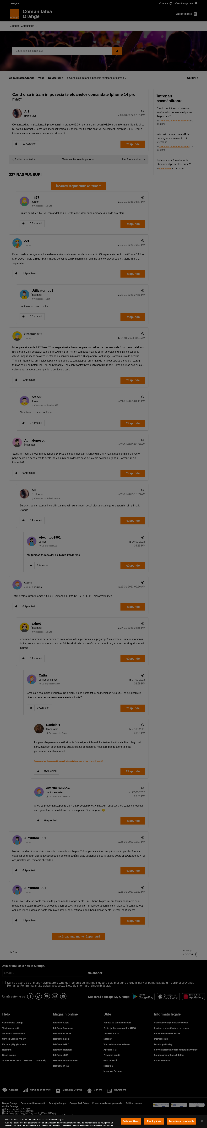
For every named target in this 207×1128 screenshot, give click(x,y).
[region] (103, 1121)
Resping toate (154, 1121)
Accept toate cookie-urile (181, 1121)
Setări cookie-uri (131, 1121)
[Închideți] (201, 1121)
